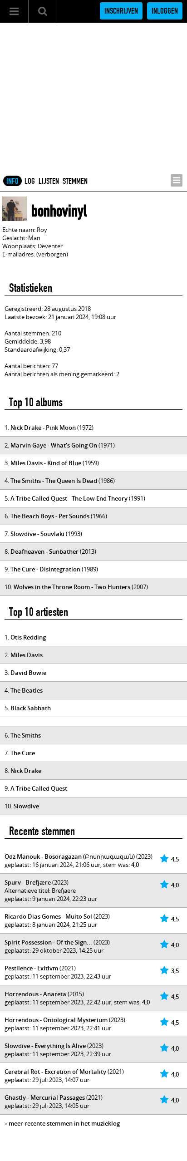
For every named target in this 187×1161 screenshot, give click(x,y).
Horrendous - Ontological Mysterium (56, 1020)
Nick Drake (25, 771)
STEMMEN (75, 181)
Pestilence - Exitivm (31, 968)
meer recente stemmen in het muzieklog (64, 1123)
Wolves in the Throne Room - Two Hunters (72, 587)
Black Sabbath (30, 708)
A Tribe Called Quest (38, 788)
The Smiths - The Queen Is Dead (53, 481)
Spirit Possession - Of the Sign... (48, 942)
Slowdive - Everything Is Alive (45, 1046)
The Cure (22, 753)
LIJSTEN (49, 181)
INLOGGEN (165, 11)
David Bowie (28, 673)
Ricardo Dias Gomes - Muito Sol (48, 916)
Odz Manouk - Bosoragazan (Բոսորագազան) (70, 856)
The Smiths (25, 735)
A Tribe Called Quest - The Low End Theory (69, 498)
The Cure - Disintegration (45, 569)
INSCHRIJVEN (121, 11)
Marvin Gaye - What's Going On (53, 445)
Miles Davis (26, 655)
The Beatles (26, 690)
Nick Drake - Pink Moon (43, 427)
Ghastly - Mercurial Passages (45, 1097)
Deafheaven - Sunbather (44, 551)
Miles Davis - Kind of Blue (45, 463)
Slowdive (26, 806)
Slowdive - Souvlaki (37, 534)
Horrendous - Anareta (35, 994)
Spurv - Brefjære (28, 882)
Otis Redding (28, 637)
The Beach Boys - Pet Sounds (49, 516)
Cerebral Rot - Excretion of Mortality (55, 1072)
